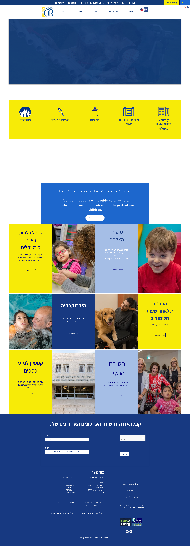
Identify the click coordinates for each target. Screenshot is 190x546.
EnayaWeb (84, 537)
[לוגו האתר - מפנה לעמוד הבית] (48, 11)
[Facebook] (188, 7)
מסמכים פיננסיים (131, 497)
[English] (142, 9)
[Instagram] (185, 7)
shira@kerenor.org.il (59, 513)
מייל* (47, 448)
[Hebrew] (146, 9)
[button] (63, 12)
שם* (46, 436)
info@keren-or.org (89, 513)
